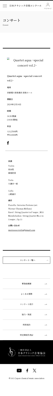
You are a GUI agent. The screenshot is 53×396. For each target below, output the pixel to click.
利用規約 (26, 324)
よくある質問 (26, 293)
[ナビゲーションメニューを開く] (5, 6)
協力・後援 (26, 314)
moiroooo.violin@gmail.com (21, 230)
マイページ (48, 8)
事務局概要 (26, 283)
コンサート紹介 (26, 304)
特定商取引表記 (26, 335)
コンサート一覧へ (27, 260)
